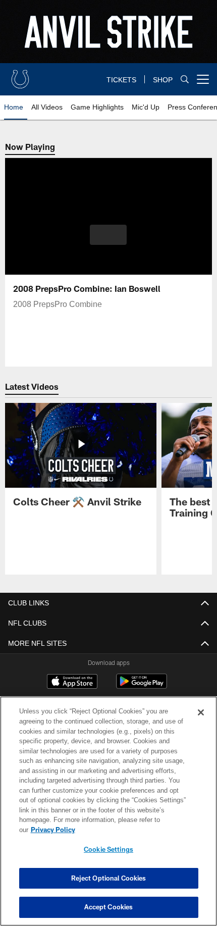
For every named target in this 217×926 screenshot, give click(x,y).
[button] (108, 235)
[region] (108, 816)
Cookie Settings (108, 849)
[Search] (185, 79)
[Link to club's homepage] (20, 75)
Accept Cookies (108, 907)
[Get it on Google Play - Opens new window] (141, 686)
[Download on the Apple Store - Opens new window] (72, 682)
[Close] (201, 722)
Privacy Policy (130, 830)
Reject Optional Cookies (108, 878)
